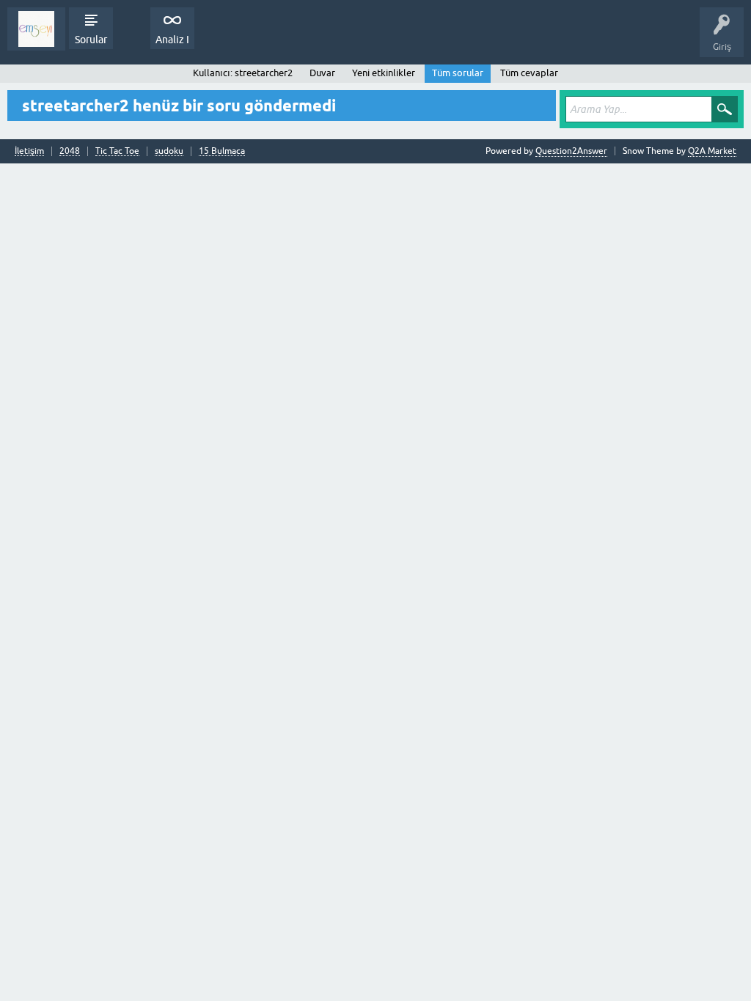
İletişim (29, 151)
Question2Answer (571, 151)
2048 (69, 151)
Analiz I (172, 39)
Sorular (91, 39)
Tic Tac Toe (117, 151)
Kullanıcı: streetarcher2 (243, 72)
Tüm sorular (457, 72)
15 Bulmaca (222, 151)
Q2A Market (712, 151)
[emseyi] (36, 29)
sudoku (169, 151)
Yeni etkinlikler (383, 72)
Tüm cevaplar (529, 72)
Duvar (322, 72)
